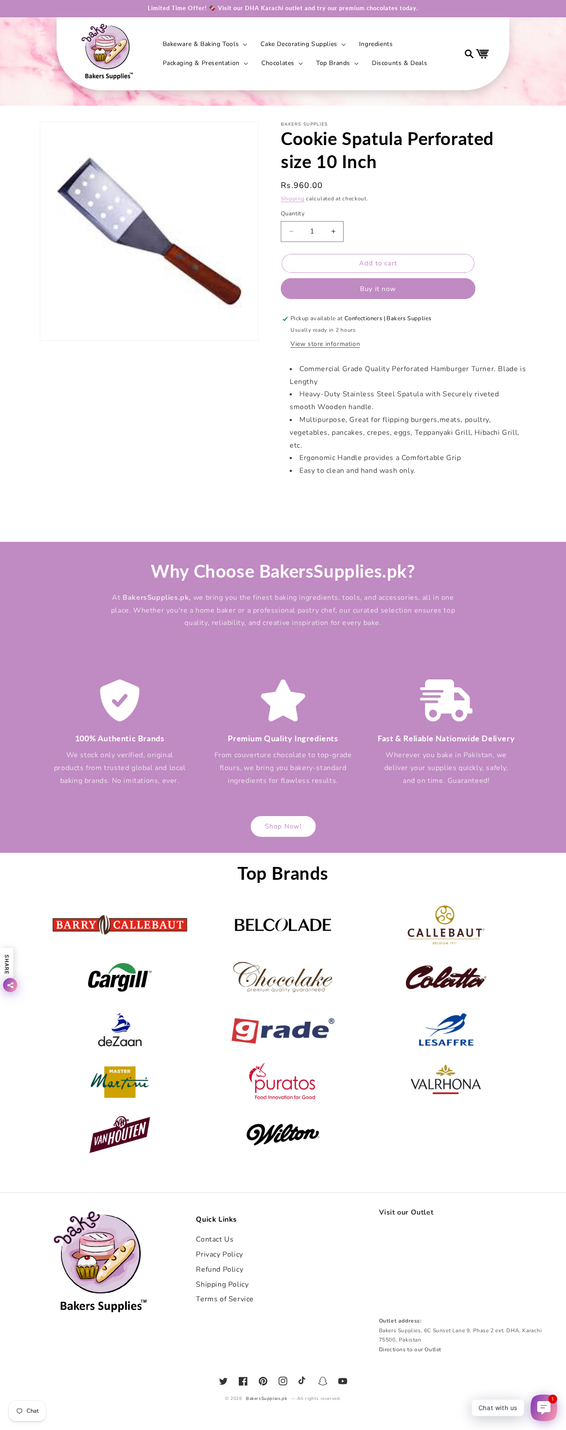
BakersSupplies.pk (266, 1398)
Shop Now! (283, 826)
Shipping (293, 198)
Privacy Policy (219, 1254)
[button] (204, 44)
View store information (325, 344)
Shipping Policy (222, 1284)
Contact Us (214, 1239)
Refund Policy (219, 1269)
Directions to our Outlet (410, 1349)
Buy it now (378, 288)
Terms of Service (225, 1299)
